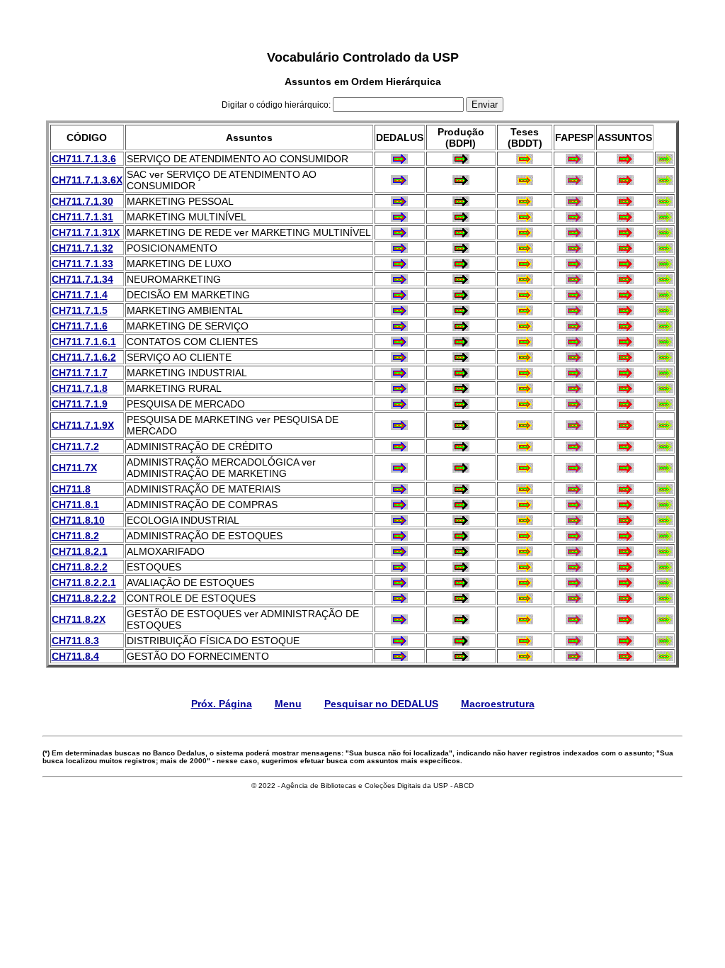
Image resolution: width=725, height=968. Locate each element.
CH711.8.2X (78, 619)
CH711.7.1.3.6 (84, 158)
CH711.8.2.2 (80, 567)
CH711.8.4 (75, 656)
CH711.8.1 (75, 504)
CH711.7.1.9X (83, 425)
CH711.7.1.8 (80, 388)
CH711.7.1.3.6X (87, 180)
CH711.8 (71, 489)
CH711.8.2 (75, 535)
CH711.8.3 (75, 640)
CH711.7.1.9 (80, 404)
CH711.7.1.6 (80, 326)
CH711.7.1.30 (82, 201)
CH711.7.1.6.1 (84, 341)
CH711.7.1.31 (82, 217)
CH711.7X (74, 467)
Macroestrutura (498, 703)
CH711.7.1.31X (86, 232)
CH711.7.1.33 (82, 263)
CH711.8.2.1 (80, 551)
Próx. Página (221, 703)
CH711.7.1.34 (82, 279)
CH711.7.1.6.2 (84, 357)
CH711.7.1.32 (82, 248)
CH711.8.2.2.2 (84, 598)
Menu (288, 703)
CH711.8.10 (78, 520)
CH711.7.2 (75, 446)
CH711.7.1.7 (80, 372)
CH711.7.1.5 (80, 310)
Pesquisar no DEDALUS (381, 703)
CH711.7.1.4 (80, 294)
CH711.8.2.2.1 (84, 582)
